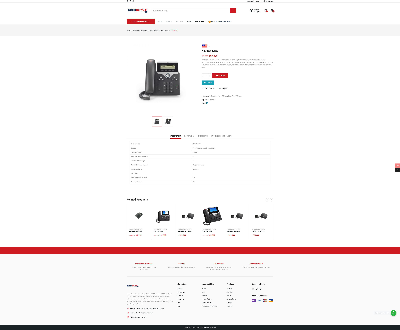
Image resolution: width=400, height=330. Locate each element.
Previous (129, 79)
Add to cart (220, 76)
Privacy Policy (206, 299)
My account (181, 292)
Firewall (229, 296)
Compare (225, 88)
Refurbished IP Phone (135, 229)
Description (175, 136)
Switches (230, 292)
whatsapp (133, 1)
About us (180, 296)
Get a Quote (208, 82)
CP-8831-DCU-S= (135, 232)
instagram (130, 1)
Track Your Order (254, 1)
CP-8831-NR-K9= (184, 232)
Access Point (231, 299)
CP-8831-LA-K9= (258, 232)
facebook (127, 1)
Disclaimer (203, 136)
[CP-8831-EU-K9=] (237, 216)
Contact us (180, 299)
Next (196, 79)
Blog (178, 306)
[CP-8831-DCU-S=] (139, 216)
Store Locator (269, 1)
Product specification (221, 136)
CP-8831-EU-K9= (233, 232)
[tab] (175, 136)
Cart (203, 292)
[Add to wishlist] (147, 213)
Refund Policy (206, 302)
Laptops (229, 306)
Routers (229, 289)
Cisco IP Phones (210, 100)
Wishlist (179, 289)
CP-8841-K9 (158, 232)
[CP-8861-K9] (212, 216)
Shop (178, 302)
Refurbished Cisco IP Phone (218, 96)
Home (204, 289)
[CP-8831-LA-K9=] (261, 216)
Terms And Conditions (209, 306)
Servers (229, 302)
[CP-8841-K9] (163, 216)
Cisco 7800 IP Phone (234, 96)
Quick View (147, 207)
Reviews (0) (189, 136)
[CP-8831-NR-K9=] (188, 216)
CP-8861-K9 (207, 232)
